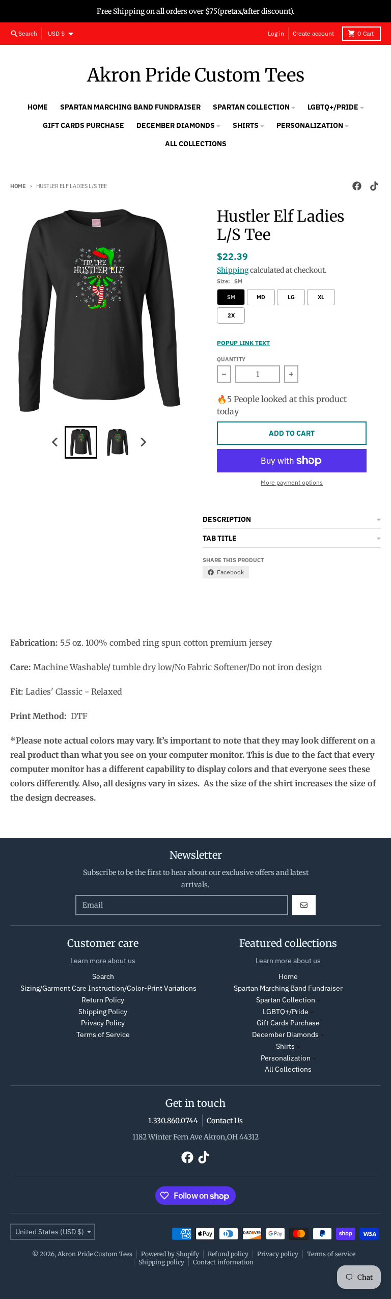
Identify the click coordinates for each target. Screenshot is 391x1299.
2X (231, 315)
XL (321, 297)
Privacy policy (277, 1254)
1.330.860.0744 (173, 1120)
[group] (81, 442)
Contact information (223, 1262)
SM (231, 297)
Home (18, 186)
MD (261, 297)
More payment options (292, 482)
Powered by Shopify (170, 1254)
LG (291, 297)
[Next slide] (143, 442)
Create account (313, 33)
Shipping (232, 270)
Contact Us (225, 1120)
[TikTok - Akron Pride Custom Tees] (374, 186)
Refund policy (228, 1254)
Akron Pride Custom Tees (195, 75)
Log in (276, 33)
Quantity (231, 359)
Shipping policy (161, 1262)
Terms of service (331, 1254)
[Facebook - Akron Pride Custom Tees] (357, 186)
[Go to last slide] (55, 442)
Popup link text (243, 343)
